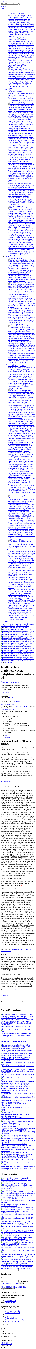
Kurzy (6, 550)
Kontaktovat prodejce (7, 709)
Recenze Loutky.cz (6, 781)
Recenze (7, 737)
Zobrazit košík (17, 701)
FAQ (6, 1316)
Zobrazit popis (5, 692)
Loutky (7, 12)
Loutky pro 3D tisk (10, 364)
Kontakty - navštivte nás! (12, 1313)
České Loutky (26, 1083)
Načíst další (4, 995)
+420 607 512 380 (10, 1301)
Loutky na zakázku (10, 256)
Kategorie (5, 624)
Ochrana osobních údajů (12, 1321)
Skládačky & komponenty (12, 90)
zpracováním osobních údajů (9, 1283)
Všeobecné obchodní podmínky (14, 1320)
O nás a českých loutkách (12, 1311)
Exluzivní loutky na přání (13, 1041)
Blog (6, 1314)
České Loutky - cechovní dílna (10, 682)
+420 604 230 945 (9, 1302)
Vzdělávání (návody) (11, 1318)
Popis (6, 735)
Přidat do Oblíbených (7, 704)
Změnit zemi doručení (22, 706)
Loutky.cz (4, 1)
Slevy (6, 621)
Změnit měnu (13, 698)
